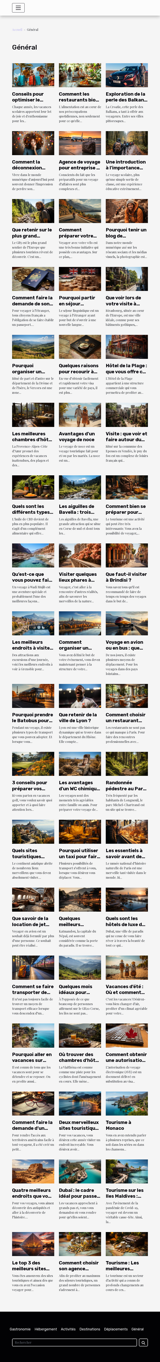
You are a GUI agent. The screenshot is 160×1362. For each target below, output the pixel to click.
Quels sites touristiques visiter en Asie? (29, 856)
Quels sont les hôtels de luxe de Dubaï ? (125, 924)
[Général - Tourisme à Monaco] (127, 1103)
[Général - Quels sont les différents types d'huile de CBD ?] (33, 487)
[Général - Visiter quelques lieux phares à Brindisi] (80, 555)
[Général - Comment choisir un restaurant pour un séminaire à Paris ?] (127, 695)
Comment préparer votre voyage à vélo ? (76, 235)
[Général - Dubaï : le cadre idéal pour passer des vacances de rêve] (80, 1171)
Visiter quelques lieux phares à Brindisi (78, 580)
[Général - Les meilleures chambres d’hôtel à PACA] (33, 414)
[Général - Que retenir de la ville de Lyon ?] (80, 695)
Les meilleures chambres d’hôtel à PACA (32, 439)
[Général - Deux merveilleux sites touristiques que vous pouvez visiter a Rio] (80, 1103)
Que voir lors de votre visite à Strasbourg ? (123, 303)
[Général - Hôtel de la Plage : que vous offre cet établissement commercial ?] (127, 346)
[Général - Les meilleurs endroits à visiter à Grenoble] (33, 623)
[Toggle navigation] (18, 7)
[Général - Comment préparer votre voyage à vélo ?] (80, 211)
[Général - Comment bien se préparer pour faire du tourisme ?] (127, 487)
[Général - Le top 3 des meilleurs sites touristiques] (33, 1244)
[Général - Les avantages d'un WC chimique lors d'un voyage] (80, 763)
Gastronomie (20, 1329)
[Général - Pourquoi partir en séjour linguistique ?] (80, 278)
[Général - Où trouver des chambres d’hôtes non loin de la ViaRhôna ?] (80, 1035)
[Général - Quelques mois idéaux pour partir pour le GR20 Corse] (80, 967)
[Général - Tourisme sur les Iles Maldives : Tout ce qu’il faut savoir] (127, 1171)
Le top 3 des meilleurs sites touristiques (29, 1269)
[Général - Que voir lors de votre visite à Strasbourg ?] (127, 278)
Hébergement (46, 1329)
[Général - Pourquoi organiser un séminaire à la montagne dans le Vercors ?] (33, 346)
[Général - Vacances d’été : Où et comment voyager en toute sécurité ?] (127, 967)
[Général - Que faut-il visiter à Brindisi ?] (127, 555)
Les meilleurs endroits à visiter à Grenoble (32, 648)
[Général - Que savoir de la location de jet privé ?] (33, 899)
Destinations (89, 1329)
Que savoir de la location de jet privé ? (30, 924)
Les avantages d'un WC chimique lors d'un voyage (79, 788)
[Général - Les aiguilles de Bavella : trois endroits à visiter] (80, 487)
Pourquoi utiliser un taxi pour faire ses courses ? (79, 856)
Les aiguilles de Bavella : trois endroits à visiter (79, 512)
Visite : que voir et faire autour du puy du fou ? (126, 439)
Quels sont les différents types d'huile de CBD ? (31, 512)
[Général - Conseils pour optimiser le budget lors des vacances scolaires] (33, 75)
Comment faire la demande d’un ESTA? (32, 1128)
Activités (68, 1329)
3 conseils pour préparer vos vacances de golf (31, 788)
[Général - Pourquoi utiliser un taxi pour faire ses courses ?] (80, 831)
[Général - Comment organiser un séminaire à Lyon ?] (80, 623)
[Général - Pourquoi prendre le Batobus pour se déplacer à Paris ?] (33, 695)
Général (138, 1329)
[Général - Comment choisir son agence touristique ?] (80, 1244)
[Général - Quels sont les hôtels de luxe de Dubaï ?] (127, 899)
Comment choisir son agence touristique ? (79, 1269)
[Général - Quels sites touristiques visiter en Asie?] (33, 831)
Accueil (17, 30)
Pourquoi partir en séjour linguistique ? (77, 303)
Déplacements (116, 1329)
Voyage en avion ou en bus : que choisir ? (124, 648)
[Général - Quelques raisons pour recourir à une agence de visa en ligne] (80, 346)
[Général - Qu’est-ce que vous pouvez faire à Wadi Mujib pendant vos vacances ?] (33, 555)
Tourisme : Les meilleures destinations (122, 1269)
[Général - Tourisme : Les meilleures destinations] (127, 1244)
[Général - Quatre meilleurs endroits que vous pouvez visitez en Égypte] (33, 1171)
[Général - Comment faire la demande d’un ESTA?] (33, 1103)
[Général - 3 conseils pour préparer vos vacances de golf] (33, 763)
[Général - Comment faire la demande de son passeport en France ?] (33, 278)
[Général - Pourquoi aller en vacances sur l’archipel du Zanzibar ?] (33, 1035)
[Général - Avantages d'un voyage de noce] (80, 414)
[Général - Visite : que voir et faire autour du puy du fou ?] (127, 414)
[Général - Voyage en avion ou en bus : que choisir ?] (127, 623)
